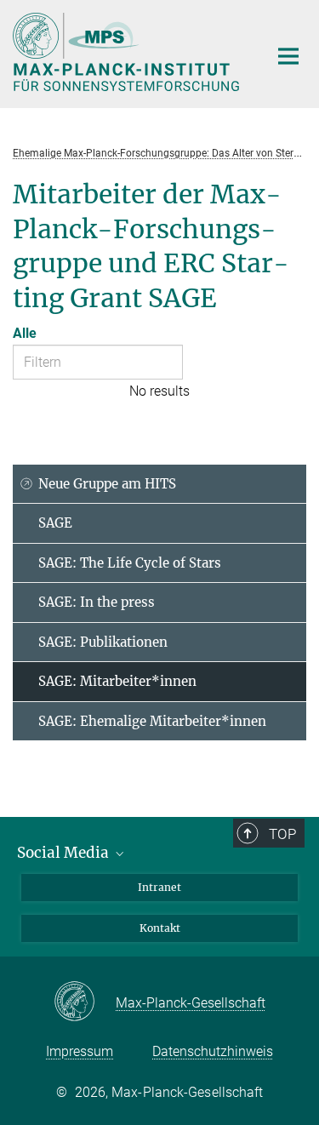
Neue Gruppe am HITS (107, 484)
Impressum (79, 1051)
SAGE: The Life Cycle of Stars (129, 563)
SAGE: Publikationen (103, 642)
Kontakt (160, 928)
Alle (25, 333)
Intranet (159, 887)
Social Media (64, 852)
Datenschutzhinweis (212, 1051)
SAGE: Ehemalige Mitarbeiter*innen (152, 721)
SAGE (55, 523)
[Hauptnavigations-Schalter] (288, 56)
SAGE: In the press (96, 602)
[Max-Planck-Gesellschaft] (85, 1002)
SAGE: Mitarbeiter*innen (117, 681)
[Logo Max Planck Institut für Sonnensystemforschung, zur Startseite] (127, 52)
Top (282, 833)
